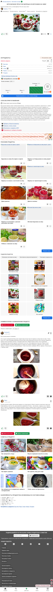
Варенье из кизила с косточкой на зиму (12, 180)
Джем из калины (32, 201)
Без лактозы (39, 314)
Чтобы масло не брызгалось (36, 489)
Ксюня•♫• (6, 8)
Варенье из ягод (13, 314)
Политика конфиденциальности (10, 553)
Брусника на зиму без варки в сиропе (12, 159)
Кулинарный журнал (7, 573)
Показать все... (47, 317)
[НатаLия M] (2, 333)
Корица (5, 70)
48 (4, 396)
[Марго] (2, 401)
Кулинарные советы (7, 568)
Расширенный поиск (7, 580)
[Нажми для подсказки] (19, 79)
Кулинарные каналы (7, 586)
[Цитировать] (47, 396)
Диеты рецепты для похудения (39, 285)
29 (4, 34)
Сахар (4, 68)
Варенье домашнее (39, 271)
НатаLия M (6, 332)
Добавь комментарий (23, 325)
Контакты (4, 561)
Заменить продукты (5, 60)
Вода (4, 66)
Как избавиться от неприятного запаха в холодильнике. (12, 490)
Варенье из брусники (13, 300)
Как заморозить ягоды (7, 453)
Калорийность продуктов (41, 11)
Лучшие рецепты (6, 565)
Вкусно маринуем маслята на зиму (38, 453)
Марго (5, 400)
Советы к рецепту (31, 11)
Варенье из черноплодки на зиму (37, 180)
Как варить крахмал (7, 471)
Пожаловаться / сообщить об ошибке (13, 130)
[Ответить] (50, 396)
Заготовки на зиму (13, 271)
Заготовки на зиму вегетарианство (28, 257)
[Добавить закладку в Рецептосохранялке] (48, 34)
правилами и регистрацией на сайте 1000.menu (40, 538)
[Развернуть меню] (52, 586)
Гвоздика (5, 72)
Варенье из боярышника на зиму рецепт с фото (39, 159)
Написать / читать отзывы (10, 125)
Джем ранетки (5, 201)
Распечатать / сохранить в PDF (11, 128)
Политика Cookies (6, 555)
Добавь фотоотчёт (8, 325)
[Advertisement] (26, 45)
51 (50, 34)
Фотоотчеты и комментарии (9, 583)
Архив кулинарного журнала (9, 576)
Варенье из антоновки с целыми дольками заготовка (10, 222)
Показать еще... (47, 250)
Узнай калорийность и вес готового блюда (26, 95)
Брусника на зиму (13, 285)
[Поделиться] (52, 583)
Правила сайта (5, 550)
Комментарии (22, 11)
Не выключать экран (46, 57)
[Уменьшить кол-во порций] (51, 62)
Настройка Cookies (6, 558)
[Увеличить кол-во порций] (51, 60)
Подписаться (35, 535)
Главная (4, 547)
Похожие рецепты (14, 11)
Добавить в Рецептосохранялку (11, 123)
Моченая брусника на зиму (35, 221)
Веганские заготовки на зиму (9, 257)
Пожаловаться (5, 11)
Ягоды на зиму (39, 300)
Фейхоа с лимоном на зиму (9, 243)
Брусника (5, 64)
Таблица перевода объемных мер (9, 76)
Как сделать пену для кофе (35, 471)
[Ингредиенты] (52, 580)
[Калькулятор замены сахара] (7, 68)
